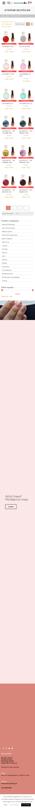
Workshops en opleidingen (11, 277)
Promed (4, 249)
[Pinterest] (12, 748)
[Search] (8, 3)
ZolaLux (4, 281)
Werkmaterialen (7, 274)
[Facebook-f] (6, 748)
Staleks (4, 263)
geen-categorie (7, 238)
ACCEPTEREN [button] (26, 805)
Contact (10, 506)
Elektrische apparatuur (9, 235)
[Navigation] (3, 3)
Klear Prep (5, 242)
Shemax (4, 260)
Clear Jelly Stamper (8, 228)
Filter (17, 294)
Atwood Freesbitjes (8, 224)
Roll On (4, 253)
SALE (3, 256)
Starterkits (5, 267)
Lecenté (4, 245)
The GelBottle (7, 270)
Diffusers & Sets (7, 231)
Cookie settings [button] (14, 805)
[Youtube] (9, 748)
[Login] (24, 3)
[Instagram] (3, 748)
